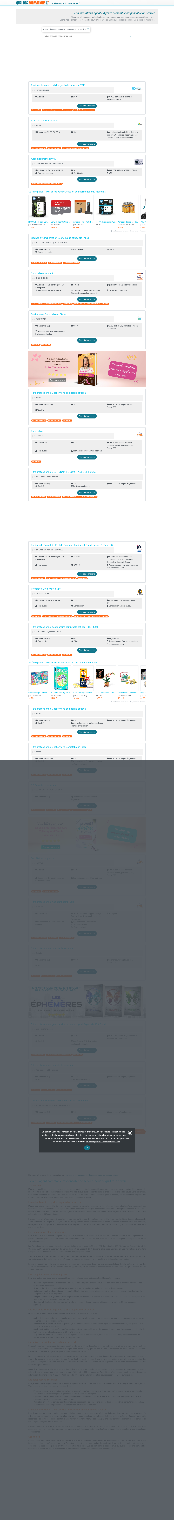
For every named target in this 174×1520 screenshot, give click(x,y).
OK (87, 1148)
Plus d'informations (87, 106)
